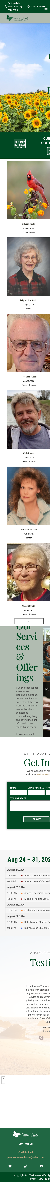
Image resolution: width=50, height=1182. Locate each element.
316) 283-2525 (25, 1152)
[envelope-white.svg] (41, 1168)
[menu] (46, 8)
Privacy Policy (36, 1179)
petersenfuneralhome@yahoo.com (25, 1157)
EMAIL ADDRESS (36, 788)
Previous (41, 1038)
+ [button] (3, 1078)
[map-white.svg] (25, 1168)
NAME (13, 788)
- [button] (3, 1082)
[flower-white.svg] (10, 1168)
